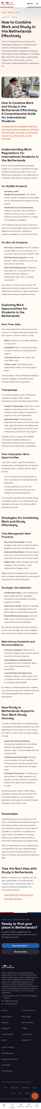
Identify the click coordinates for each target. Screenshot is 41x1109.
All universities (20, 952)
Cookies (27, 1093)
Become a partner (28, 1022)
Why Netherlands (7, 1053)
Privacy (13, 1093)
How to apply (26, 1016)
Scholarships (6, 1065)
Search (4, 1040)
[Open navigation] (37, 3)
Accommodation (7, 1071)
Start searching (19, 946)
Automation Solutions (13, 899)
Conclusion (6, 139)
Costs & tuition (27, 1034)
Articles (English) (7, 1034)
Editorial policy (14, 1087)
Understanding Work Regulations (15, 126)
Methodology (26, 1087)
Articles (10, 12)
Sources (34, 1087)
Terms (20, 1093)
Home (4, 12)
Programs (5, 1022)
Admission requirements (10, 1059)
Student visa (26, 1040)
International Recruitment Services (18, 895)
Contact (24, 1028)
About (5, 1087)
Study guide (6, 1028)
